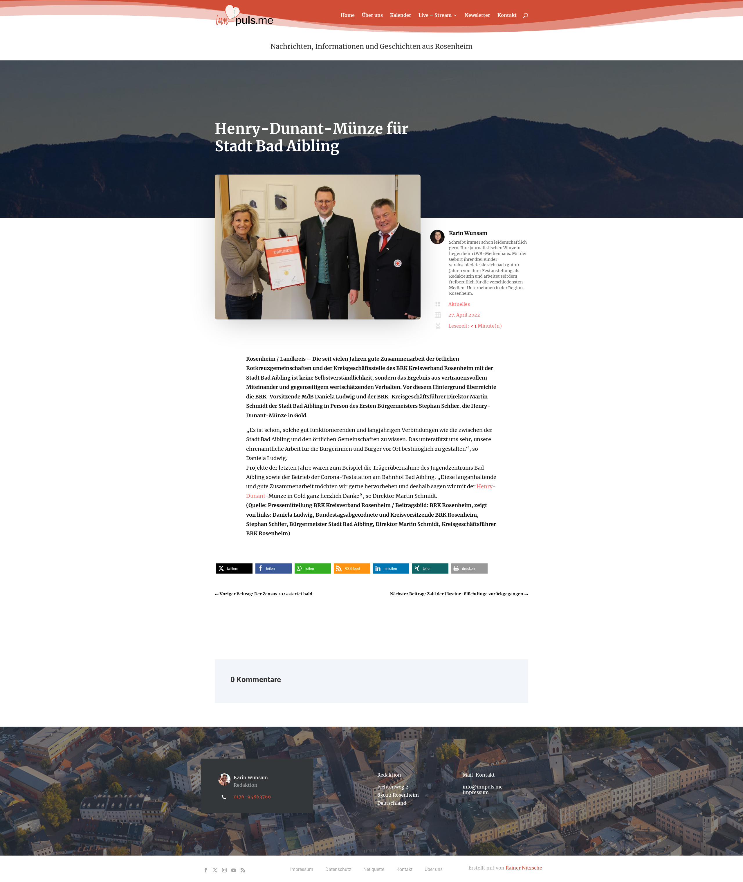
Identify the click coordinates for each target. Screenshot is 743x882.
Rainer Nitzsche (524, 868)
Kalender (400, 15)
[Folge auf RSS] (243, 870)
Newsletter (477, 15)
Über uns (372, 15)
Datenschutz (338, 869)
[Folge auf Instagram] (224, 870)
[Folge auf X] (215, 870)
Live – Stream (435, 15)
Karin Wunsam (468, 233)
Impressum (476, 792)
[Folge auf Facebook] (205, 870)
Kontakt (507, 15)
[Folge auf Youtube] (233, 870)
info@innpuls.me (483, 787)
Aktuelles (459, 304)
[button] (234, 568)
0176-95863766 (252, 797)
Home (348, 15)
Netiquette (373, 869)
